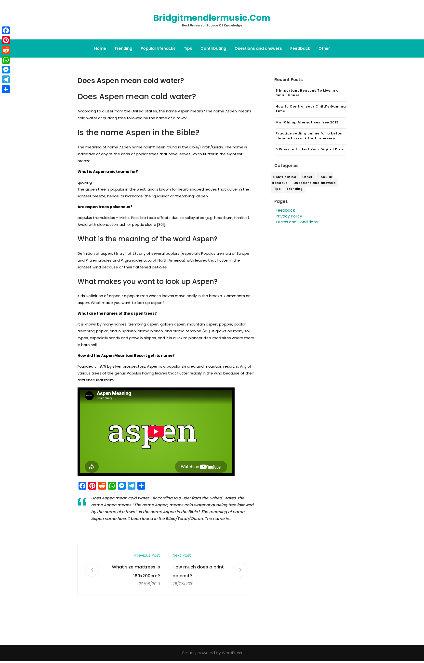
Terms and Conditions (297, 222)
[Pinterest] (6, 40)
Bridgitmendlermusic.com (211, 18)
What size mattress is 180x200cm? (136, 571)
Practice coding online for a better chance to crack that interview (309, 136)
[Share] (6, 89)
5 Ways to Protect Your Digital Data (310, 149)
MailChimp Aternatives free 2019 (307, 122)
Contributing (213, 48)
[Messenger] (6, 69)
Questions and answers (258, 48)
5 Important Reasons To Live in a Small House (307, 93)
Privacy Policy (289, 216)
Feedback (300, 48)
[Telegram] (6, 79)
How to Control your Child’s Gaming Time (311, 109)
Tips (188, 48)
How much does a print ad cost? (198, 571)
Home (100, 48)
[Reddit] (6, 50)
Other (324, 48)
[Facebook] (6, 30)
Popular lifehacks (158, 48)
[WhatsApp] (6, 60)
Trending (123, 48)
